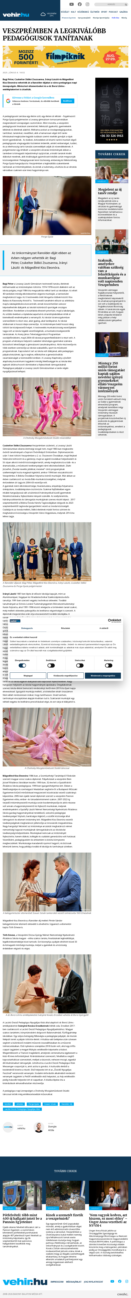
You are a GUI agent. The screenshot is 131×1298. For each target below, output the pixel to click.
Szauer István (50, 1104)
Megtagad (28, 676)
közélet (8, 1104)
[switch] (51, 665)
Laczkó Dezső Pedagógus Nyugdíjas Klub (22, 1109)
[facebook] (80, 4)
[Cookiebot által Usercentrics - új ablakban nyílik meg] (110, 621)
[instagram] (87, 4)
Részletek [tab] (65, 628)
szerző (20, 1125)
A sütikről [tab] (104, 628)
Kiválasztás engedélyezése (66, 676)
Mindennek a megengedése (103, 676)
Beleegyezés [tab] (27, 628)
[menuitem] (65, 12)
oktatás (20, 1104)
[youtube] (71, 4)
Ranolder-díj (67, 1104)
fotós (50, 1123)
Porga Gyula (34, 1104)
